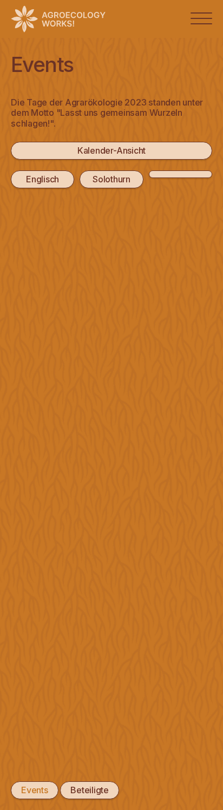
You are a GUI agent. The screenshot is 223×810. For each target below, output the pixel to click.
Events (34, 790)
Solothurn (111, 179)
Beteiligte (89, 790)
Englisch (42, 179)
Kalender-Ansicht (111, 150)
